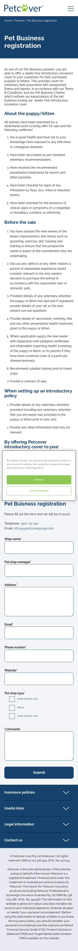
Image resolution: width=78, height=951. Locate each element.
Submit (39, 772)
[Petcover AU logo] (23, 8)
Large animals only (27, 715)
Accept (39, 479)
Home (8, 20)
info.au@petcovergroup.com (34, 528)
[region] (39, 475)
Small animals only (27, 698)
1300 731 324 (29, 523)
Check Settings (39, 490)
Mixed (20, 707)
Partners (19, 20)
